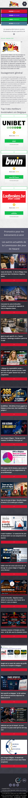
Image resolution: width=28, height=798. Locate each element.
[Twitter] (14, 785)
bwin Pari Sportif (14, 177)
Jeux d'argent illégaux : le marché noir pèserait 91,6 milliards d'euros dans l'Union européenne (13, 760)
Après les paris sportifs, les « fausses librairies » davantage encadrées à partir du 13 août (14, 338)
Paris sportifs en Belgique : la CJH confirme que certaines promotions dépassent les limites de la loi (13, 695)
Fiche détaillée (14, 144)
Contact (12, 788)
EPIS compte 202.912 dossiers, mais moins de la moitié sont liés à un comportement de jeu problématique (14, 470)
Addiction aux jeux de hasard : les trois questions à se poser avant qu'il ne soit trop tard (14, 728)
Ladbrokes (14, 213)
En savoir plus (17, 797)
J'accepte (24, 797)
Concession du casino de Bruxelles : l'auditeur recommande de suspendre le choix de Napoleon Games (12, 306)
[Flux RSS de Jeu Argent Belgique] (10, 785)
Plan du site (23, 788)
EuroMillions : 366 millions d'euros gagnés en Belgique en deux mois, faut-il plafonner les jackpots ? (14, 408)
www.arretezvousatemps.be (18, 792)
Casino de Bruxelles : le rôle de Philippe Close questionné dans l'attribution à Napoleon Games (14, 274)
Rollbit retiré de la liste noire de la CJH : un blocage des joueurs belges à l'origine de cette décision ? (13, 568)
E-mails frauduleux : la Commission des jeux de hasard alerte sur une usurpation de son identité (13, 536)
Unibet (14, 141)
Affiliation (18, 788)
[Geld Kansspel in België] (17, 785)
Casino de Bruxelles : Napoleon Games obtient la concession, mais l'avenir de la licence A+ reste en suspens (13, 600)
